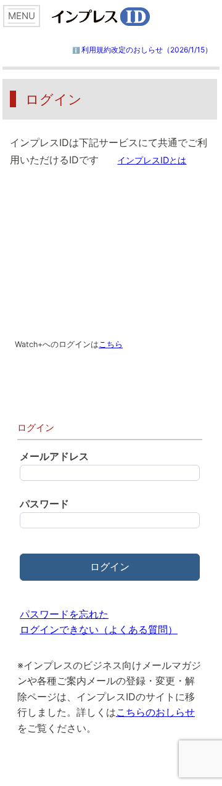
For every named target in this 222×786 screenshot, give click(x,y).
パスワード (44, 503)
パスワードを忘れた (64, 614)
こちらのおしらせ (155, 712)
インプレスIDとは (151, 160)
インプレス (123, 16)
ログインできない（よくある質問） (99, 629)
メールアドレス (54, 456)
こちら (111, 344)
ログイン (110, 566)
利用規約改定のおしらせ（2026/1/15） (146, 49)
